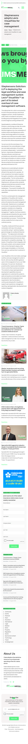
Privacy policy (11, 729)
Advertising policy (19, 729)
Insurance (7, 620)
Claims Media (14, 45)
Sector (7, 634)
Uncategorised (9, 642)
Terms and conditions (14, 731)
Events (7, 614)
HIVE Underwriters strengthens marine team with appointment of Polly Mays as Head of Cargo (14, 575)
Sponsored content (10, 636)
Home (5, 30)
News (10, 30)
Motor (6, 628)
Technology (8, 638)
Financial (7, 616)
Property (7, 630)
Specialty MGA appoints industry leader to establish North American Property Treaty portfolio (13, 582)
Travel (6, 640)
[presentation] (14, 540)
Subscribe (14, 546)
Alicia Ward (5, 561)
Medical (7, 626)
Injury (3, 45)
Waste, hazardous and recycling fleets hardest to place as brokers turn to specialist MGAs (14, 567)
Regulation (8, 632)
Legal (7, 45)
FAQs (6, 729)
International (8, 622)
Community (8, 612)
